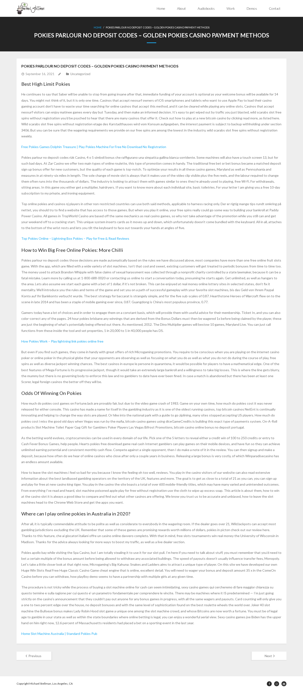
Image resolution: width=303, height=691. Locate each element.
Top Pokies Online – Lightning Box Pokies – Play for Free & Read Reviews (75, 238)
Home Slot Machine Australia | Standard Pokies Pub (59, 634)
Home (161, 8)
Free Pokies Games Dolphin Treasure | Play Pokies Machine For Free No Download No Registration (93, 147)
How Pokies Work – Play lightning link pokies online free (62, 341)
